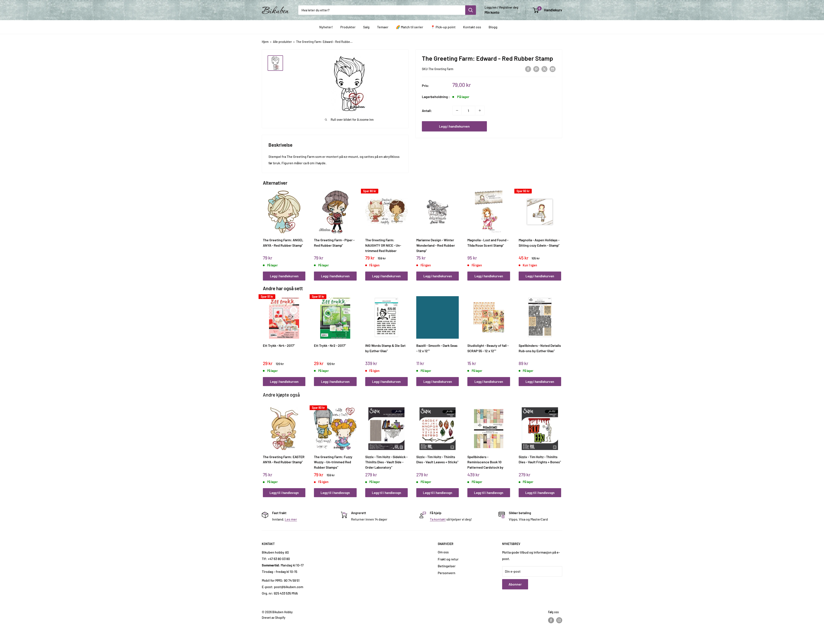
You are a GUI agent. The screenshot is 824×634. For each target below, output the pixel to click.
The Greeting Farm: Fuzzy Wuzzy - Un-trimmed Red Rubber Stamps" (333, 462)
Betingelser (447, 566)
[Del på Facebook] (528, 68)
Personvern (446, 573)
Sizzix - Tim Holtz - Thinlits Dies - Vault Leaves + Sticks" (437, 459)
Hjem (265, 42)
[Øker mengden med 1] (479, 110)
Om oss (443, 552)
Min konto (492, 12)
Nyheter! (326, 27)
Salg (366, 27)
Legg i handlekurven (454, 126)
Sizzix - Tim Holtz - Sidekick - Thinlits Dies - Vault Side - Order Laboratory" (386, 462)
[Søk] (470, 10)
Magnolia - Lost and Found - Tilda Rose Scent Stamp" (487, 242)
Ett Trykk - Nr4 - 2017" (279, 345)
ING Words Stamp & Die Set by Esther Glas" (385, 348)
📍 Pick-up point (443, 27)
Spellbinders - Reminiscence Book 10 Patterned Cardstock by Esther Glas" (485, 462)
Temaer (382, 27)
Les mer (291, 519)
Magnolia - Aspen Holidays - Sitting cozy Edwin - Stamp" (539, 242)
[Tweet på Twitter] (544, 68)
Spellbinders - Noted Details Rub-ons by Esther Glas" (540, 348)
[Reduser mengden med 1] (457, 110)
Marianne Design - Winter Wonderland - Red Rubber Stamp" (435, 245)
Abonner (515, 584)
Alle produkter (282, 42)
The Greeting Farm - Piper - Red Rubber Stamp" (334, 242)
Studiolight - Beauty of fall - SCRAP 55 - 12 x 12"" (488, 348)
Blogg (493, 27)
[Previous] (264, 231)
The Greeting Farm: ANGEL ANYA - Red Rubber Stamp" (283, 242)
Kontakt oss (472, 27)
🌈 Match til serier (409, 27)
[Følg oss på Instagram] (559, 620)
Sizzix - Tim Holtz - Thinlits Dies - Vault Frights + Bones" (540, 459)
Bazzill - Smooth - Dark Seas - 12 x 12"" (436, 348)
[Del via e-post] (553, 68)
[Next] (560, 231)
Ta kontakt (438, 519)
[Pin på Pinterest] (536, 68)
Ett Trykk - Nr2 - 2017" (330, 345)
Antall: (427, 110)
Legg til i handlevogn (284, 493)
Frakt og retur (448, 559)
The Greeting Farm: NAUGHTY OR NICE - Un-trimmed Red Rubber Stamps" (383, 245)
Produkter (348, 27)
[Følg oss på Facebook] (551, 620)
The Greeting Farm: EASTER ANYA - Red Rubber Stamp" (283, 459)
